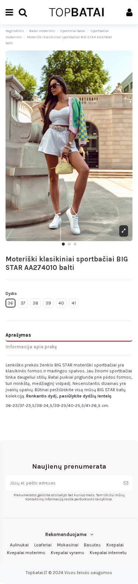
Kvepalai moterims (26, 552)
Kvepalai (115, 545)
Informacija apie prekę (31, 347)
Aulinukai (19, 545)
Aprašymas (18, 335)
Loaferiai (43, 545)
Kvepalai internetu (108, 552)
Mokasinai (67, 545)
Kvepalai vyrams (67, 552)
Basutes (92, 545)
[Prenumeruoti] (125, 483)
